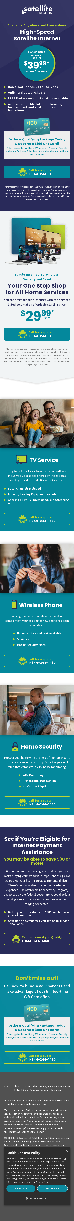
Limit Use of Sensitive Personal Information (39, 1089)
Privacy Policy (11, 1086)
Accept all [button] (20, 1188)
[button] (37, 1198)
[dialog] (37, 1176)
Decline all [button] (52, 1188)
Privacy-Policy (42, 1182)
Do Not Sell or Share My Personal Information (47, 1086)
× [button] (66, 1151)
